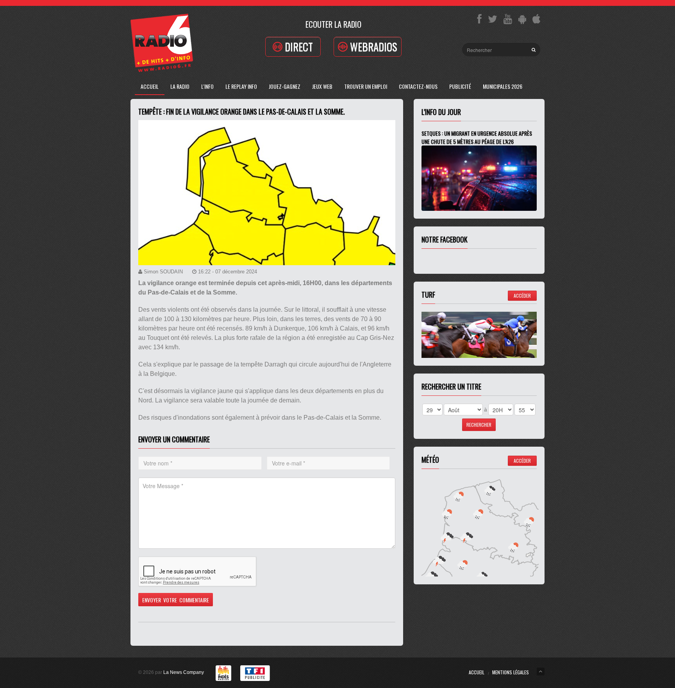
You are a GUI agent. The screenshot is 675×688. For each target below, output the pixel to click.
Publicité (460, 86)
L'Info (207, 86)
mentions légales (510, 672)
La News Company (183, 672)
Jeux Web (322, 86)
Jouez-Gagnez (284, 86)
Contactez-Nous (418, 86)
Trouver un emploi (365, 86)
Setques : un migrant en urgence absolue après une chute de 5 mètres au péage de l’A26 (476, 137)
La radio (179, 86)
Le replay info (241, 86)
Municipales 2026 (502, 86)
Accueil (150, 86)
